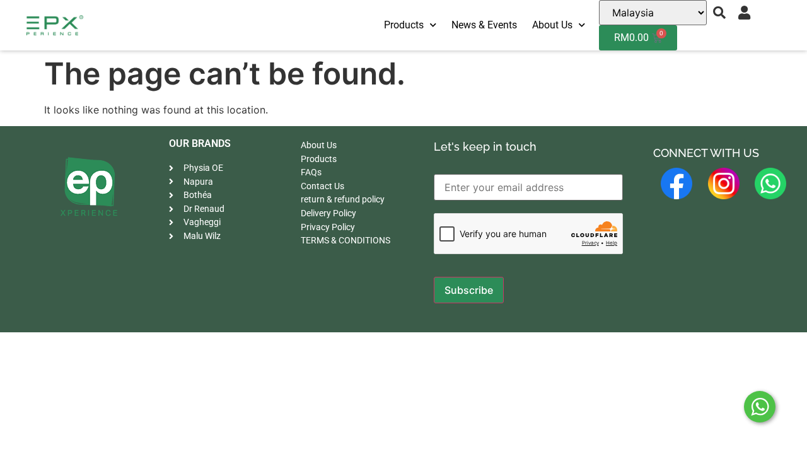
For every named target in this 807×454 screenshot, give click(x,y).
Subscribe (468, 290)
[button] (719, 12)
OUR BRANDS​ (200, 143)
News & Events (484, 25)
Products (404, 25)
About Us (552, 25)
